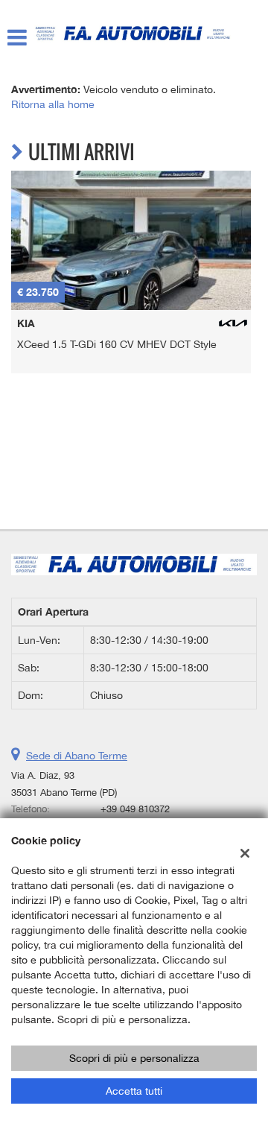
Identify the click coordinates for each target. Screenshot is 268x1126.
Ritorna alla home (53, 104)
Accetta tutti (134, 1091)
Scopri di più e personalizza (134, 1058)
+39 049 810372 (135, 809)
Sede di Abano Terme (76, 756)
